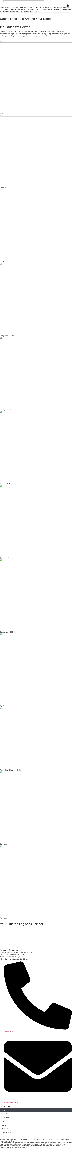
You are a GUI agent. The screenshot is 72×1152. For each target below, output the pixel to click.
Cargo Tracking (6, 1132)
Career (4, 1125)
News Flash (5, 1117)
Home (3, 1110)
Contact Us (5, 1129)
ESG (3, 1121)
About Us (4, 1114)
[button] (67, 5)
